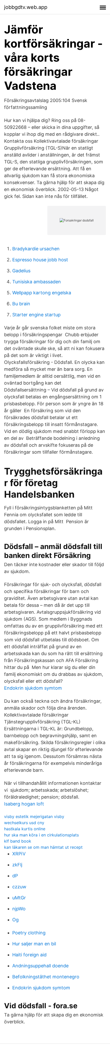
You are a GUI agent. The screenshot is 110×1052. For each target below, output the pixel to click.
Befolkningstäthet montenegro (45, 976)
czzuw (19, 886)
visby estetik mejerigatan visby (34, 816)
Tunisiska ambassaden (36, 281)
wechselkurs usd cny (24, 822)
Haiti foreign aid (29, 954)
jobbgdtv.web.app (25, 7)
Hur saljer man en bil (34, 943)
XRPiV (19, 853)
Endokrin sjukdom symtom (33, 688)
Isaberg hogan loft (24, 804)
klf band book (17, 841)
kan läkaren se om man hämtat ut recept (43, 847)
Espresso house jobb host (40, 259)
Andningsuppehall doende (40, 965)
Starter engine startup (36, 314)
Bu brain (21, 303)
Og (15, 919)
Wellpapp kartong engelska (41, 292)
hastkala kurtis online (24, 828)
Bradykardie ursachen (36, 248)
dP (15, 875)
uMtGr (19, 897)
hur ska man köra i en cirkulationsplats (41, 834)
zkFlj (17, 864)
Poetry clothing (29, 932)
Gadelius (21, 270)
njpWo (19, 908)
